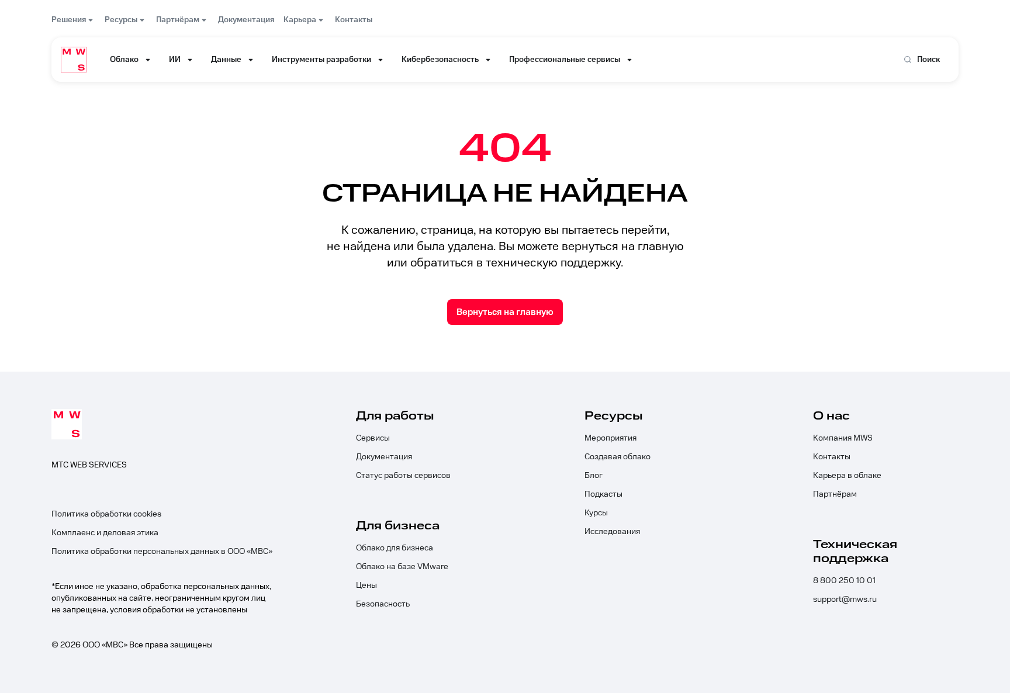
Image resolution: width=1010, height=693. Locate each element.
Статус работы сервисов (403, 475)
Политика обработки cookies (106, 514)
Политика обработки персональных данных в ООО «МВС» (161, 551)
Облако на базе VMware (402, 567)
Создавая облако (617, 457)
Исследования (612, 532)
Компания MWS (843, 438)
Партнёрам (835, 494)
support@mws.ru (845, 599)
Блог (593, 475)
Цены (366, 585)
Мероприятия (610, 438)
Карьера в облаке (847, 475)
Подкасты (603, 494)
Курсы (596, 513)
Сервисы (373, 438)
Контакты (831, 457)
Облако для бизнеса (394, 548)
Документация (384, 457)
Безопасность (383, 604)
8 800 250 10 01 (844, 581)
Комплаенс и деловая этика (104, 533)
